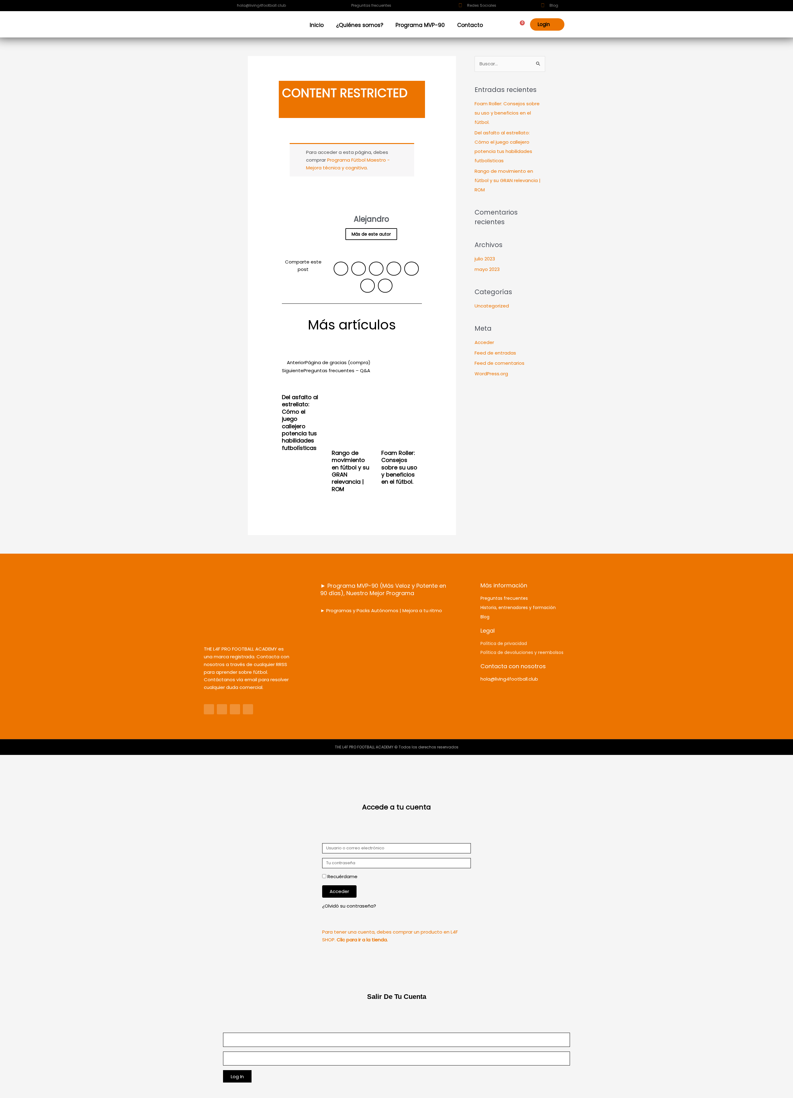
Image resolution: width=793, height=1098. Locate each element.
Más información (503, 585)
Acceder (484, 342)
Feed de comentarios (499, 363)
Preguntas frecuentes (371, 5)
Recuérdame (341, 876)
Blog (554, 5)
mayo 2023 (487, 269)
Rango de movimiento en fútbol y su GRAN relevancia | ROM (350, 471)
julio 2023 (485, 258)
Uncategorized (492, 306)
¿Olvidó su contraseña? (349, 906)
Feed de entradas (495, 353)
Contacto (470, 25)
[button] (341, 269)
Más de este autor (371, 234)
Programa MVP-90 (420, 25)
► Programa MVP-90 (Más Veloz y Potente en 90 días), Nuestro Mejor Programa (383, 589)
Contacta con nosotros (513, 666)
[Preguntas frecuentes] (344, 5)
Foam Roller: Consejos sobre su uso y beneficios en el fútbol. (399, 467)
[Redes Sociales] (460, 5)
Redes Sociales (481, 5)
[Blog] (542, 5)
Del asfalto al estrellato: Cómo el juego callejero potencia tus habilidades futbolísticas (300, 422)
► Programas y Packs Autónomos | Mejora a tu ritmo (381, 610)
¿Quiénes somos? (359, 25)
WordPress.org (491, 373)
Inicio (317, 25)
